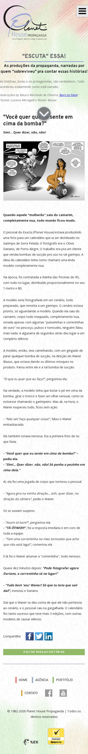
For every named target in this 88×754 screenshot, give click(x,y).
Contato (31, 693)
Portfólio (64, 680)
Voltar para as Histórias (44, 652)
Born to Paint (68, 95)
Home (23, 680)
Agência (41, 680)
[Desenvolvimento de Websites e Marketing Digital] (30, 742)
